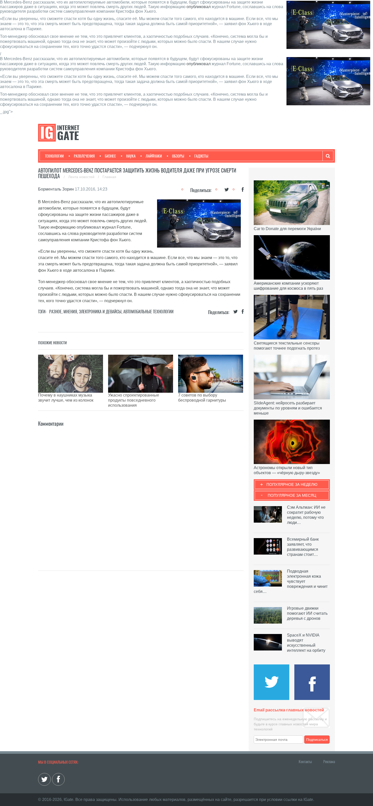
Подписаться (317, 740)
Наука (130, 156)
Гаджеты (201, 156)
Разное (55, 311)
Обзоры (178, 156)
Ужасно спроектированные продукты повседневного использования (133, 400)
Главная (109, 177)
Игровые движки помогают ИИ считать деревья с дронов (307, 613)
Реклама (329, 761)
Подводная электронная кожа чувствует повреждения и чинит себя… (291, 581)
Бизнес (110, 156)
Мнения (70, 311)
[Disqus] (141, 491)
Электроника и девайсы (100, 311)
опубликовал (199, 7)
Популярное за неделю (291, 484)
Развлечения (84, 156)
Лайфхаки (154, 156)
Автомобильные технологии (148, 311)
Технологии (54, 156)
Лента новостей (81, 177)
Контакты (305, 761)
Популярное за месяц (292, 495)
